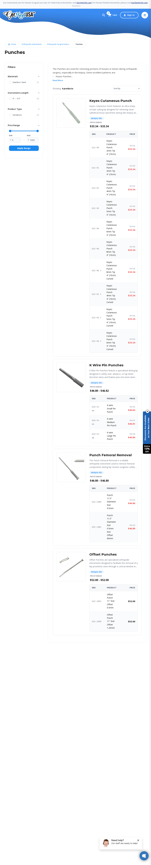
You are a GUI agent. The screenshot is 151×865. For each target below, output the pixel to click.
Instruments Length (18, 92)
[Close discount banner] (147, 411)
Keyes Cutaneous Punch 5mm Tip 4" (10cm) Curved (111, 317)
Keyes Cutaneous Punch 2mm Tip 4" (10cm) (111, 147)
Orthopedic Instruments (32, 44)
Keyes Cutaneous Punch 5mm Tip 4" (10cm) (111, 208)
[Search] (103, 15)
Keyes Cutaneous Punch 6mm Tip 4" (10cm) (111, 228)
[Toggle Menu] (144, 15)
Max (29, 135)
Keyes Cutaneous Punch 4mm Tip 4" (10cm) (111, 188)
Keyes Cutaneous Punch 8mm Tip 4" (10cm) (111, 248)
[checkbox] (10, 82)
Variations (17, 115)
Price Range (14, 125)
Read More (58, 80)
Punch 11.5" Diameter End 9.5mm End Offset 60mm (111, 527)
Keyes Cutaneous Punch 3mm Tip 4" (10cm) (111, 168)
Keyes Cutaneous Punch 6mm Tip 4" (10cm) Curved (111, 341)
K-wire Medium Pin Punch (111, 422)
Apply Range (24, 148)
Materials (13, 76)
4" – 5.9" (16, 99)
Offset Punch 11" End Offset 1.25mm (111, 621)
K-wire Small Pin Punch (111, 408)
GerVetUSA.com (84, 2)
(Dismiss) (76, 5)
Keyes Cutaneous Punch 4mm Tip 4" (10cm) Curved (111, 294)
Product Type (15, 109)
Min (10, 135)
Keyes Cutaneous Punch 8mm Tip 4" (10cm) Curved (111, 270)
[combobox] (126, 89)
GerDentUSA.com (139, 2)
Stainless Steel (19, 82)
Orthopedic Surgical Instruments (59, 44)
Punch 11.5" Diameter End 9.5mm (111, 502)
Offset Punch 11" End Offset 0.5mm (110, 601)
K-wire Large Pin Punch (111, 436)
